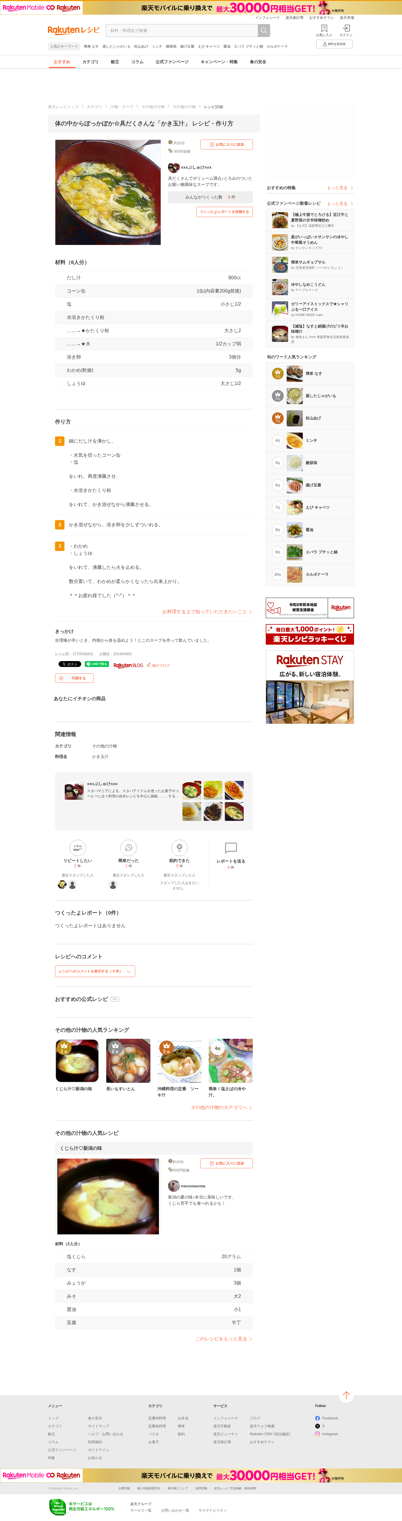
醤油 (226, 46)
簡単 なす (91, 46)
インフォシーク (267, 18)
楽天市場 (347, 18)
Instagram (330, 1434)
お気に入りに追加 (230, 144)
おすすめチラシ (321, 18)
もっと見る (337, 188)
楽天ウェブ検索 (262, 1426)
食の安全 (258, 61)
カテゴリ (90, 61)
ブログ (255, 1418)
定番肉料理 (157, 1418)
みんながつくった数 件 (210, 197)
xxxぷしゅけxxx (102, 783)
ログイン (346, 35)
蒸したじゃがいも (116, 46)
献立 (115, 61)
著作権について (178, 1488)
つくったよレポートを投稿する (224, 212)
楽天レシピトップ (63, 107)
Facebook (330, 1418)
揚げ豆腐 (187, 46)
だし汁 (74, 277)
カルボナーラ (277, 46)
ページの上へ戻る (346, 1395)
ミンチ (157, 46)
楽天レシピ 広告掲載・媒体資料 (235, 1488)
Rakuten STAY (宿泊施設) (270, 1434)
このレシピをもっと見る (221, 1338)
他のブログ (160, 665)
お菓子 (153, 1442)
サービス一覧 (141, 1510)
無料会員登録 (336, 44)
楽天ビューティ (225, 1434)
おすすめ (62, 61)
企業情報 (124, 1488)
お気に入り (324, 35)
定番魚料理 (157, 1426)
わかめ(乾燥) (80, 370)
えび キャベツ (209, 46)
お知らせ (95, 1458)
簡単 (181, 1426)
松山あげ (141, 46)
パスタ (153, 1434)
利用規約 (95, 1442)
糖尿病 (171, 46)
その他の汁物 (153, 107)
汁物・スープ (121, 107)
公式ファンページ (172, 61)
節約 (181, 1434)
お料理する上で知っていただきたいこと (204, 611)
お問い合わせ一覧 (175, 1510)
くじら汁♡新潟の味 (81, 1148)
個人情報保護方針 (149, 1488)
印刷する (79, 678)
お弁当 (183, 1418)
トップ (53, 1418)
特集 (51, 1458)
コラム (137, 61)
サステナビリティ (213, 1510)
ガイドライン (98, 1450)
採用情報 (201, 1488)
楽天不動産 (222, 1426)
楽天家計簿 (294, 18)
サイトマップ (98, 1426)
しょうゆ (76, 383)
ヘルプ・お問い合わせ (105, 1434)
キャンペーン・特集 (219, 61)
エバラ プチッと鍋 (248, 46)
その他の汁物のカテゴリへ (219, 1107)
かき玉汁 (100, 756)
